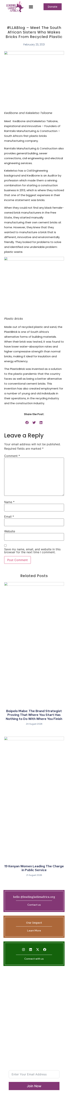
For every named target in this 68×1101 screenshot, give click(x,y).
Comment (12, 455)
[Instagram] (23, 949)
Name (9, 502)
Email (9, 516)
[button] (30, 6)
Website (9, 531)
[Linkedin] (30, 949)
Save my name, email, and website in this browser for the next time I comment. (32, 551)
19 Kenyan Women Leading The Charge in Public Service (34, 868)
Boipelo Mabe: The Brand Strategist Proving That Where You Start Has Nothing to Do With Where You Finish (34, 715)
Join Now (34, 1086)
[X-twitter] (37, 949)
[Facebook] (45, 949)
